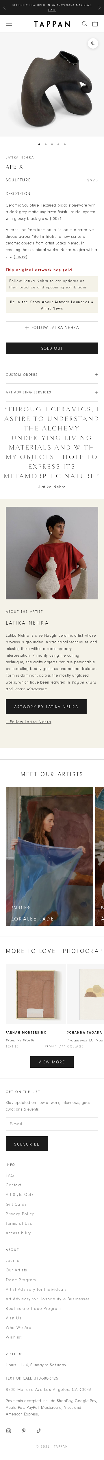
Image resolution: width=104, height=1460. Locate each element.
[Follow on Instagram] (9, 1431)
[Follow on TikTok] (39, 1431)
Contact (14, 1185)
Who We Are (18, 1327)
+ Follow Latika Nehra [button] (28, 721)
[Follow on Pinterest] (24, 1431)
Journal (13, 1260)
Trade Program (21, 1279)
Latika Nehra (20, 157)
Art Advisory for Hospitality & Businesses (48, 1299)
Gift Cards (16, 1204)
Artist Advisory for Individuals (36, 1289)
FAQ (10, 1175)
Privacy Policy (20, 1214)
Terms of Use (19, 1223)
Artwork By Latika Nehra (46, 706)
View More (52, 1062)
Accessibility (18, 1233)
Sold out (52, 348)
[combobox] (84, 24)
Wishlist (14, 1337)
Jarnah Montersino (26, 1032)
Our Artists (16, 1270)
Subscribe (27, 1144)
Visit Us (13, 1318)
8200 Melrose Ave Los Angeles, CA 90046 (49, 1389)
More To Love (31, 951)
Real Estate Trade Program (33, 1308)
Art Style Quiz (19, 1194)
